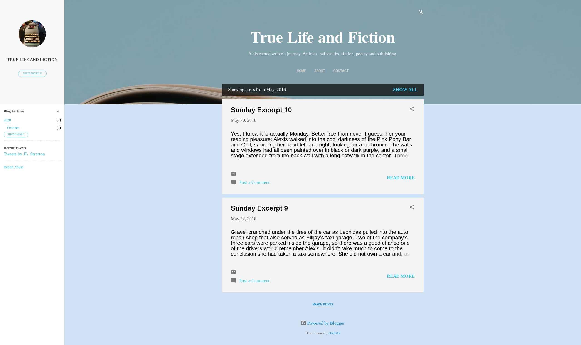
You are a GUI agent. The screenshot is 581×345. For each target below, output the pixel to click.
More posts (322, 304)
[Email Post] (233, 174)
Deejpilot (334, 333)
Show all (405, 89)
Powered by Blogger (325, 322)
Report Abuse (13, 167)
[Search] (421, 12)
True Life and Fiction (322, 36)
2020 (7, 120)
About (319, 71)
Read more (401, 177)
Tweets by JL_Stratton (24, 153)
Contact (341, 71)
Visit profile (32, 73)
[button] (412, 109)
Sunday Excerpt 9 (259, 208)
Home (301, 71)
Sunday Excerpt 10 (261, 110)
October (13, 128)
